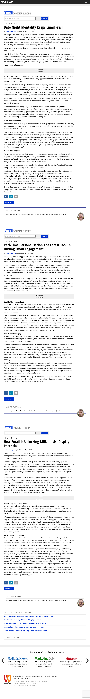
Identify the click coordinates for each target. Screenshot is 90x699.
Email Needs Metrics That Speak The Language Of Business (25, 623)
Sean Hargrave (11, 31)
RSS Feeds (47, 676)
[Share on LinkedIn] (11, 196)
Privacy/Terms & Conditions (21, 678)
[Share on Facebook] (6, 196)
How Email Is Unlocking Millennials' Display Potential (22, 620)
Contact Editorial (37, 676)
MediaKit (28, 676)
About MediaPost (18, 676)
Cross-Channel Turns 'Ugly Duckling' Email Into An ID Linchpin (25, 631)
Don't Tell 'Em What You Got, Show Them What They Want (24, 627)
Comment (8, 202)
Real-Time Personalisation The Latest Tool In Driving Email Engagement (29, 616)
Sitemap (54, 676)
